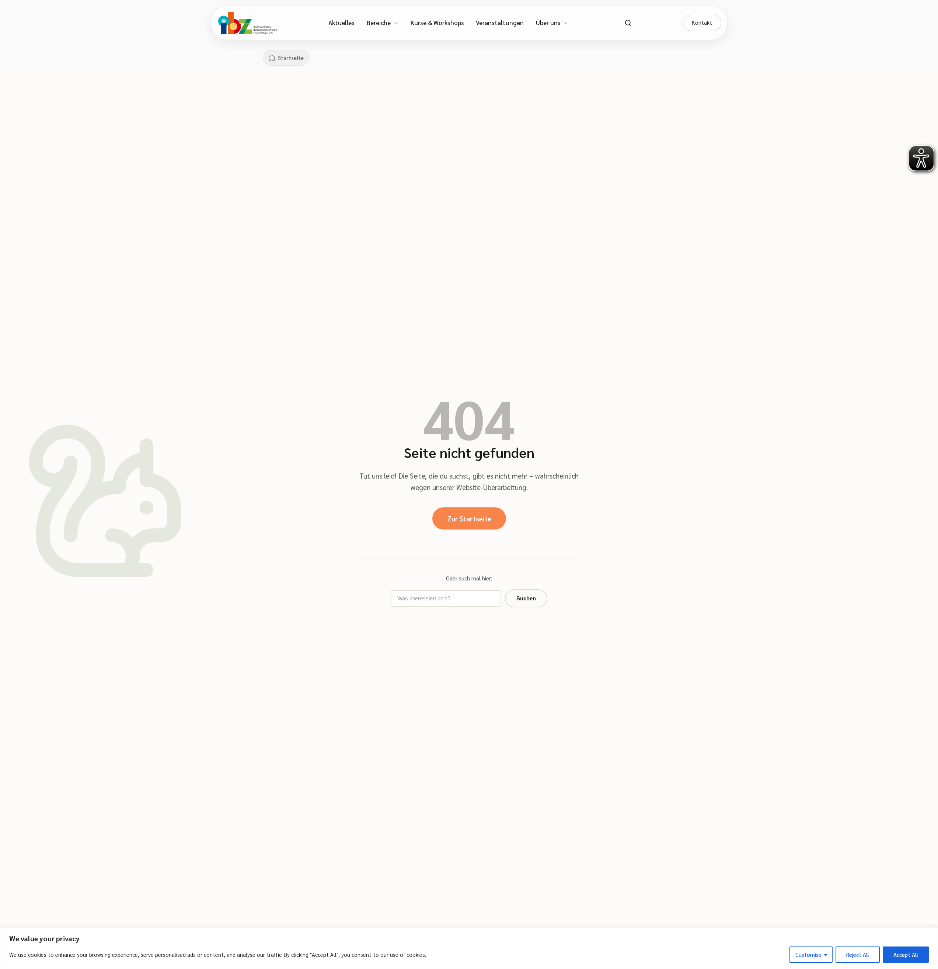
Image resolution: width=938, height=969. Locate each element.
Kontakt (702, 22)
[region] (469, 948)
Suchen (526, 598)
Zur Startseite (469, 518)
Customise (808, 954)
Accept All (905, 954)
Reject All (857, 954)
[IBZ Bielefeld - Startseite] (247, 23)
